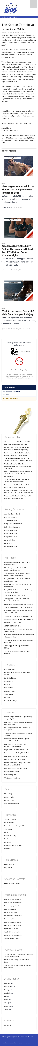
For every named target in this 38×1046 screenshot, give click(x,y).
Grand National (9, 864)
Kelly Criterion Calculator (12, 527)
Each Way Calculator (10, 517)
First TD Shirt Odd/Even (11, 701)
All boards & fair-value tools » (11, 398)
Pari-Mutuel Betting (10, 678)
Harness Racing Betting (11, 771)
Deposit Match (8, 688)
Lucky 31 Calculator (10, 533)
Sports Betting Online (11, 929)
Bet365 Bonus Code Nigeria (13, 915)
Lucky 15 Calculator (10, 537)
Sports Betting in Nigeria (12, 932)
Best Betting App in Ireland (12, 906)
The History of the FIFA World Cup (14, 595)
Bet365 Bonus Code (10, 912)
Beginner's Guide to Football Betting (15, 768)
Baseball (7, 983)
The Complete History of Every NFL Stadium (18, 607)
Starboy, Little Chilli (10, 819)
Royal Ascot (8, 868)
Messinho (7, 849)
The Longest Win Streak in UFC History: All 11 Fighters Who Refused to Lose (18, 189)
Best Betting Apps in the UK (12, 899)
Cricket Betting (9, 800)
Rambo (6, 832)
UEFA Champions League (12, 883)
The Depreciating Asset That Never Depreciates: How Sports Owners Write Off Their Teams (17, 466)
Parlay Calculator (9, 540)
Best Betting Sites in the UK (12, 925)
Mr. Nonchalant (9, 822)
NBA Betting (8, 794)
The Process (8, 829)
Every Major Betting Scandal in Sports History (18, 604)
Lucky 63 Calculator (10, 530)
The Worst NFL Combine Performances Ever (18, 616)
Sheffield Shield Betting (11, 803)
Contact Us (7, 1025)
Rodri (6, 839)
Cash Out (7, 684)
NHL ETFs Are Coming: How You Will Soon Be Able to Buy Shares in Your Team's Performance (18, 474)
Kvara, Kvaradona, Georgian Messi (15, 826)
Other (6, 1003)
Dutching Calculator (10, 546)
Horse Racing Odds (10, 775)
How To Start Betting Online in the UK (16, 756)
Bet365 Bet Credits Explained (13, 935)
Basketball (7, 986)
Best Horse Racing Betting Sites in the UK (17, 753)
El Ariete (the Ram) (10, 835)
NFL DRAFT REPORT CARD (12, 623)
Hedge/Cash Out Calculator (13, 524)
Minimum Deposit (9, 691)
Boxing (6, 990)
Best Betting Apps (10, 909)
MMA (6, 999)
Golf (5, 996)
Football (7, 993)
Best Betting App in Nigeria (12, 922)
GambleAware (25, 351)
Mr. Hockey (7, 842)
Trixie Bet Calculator (10, 520)
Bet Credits (7, 697)
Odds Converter (9, 543)
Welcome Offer (9, 694)
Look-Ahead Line (9, 669)
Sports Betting (8, 681)
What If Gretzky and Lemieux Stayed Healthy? (18, 619)
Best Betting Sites (9, 919)
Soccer (6, 1006)
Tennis (6, 1009)
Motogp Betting (9, 797)
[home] (11, 8)
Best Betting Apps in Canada (13, 902)
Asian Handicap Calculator (12, 514)
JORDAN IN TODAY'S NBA (12, 626)
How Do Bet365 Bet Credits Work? (15, 759)
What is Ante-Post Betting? (12, 778)
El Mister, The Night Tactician (13, 845)
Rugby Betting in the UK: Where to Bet (16, 749)
